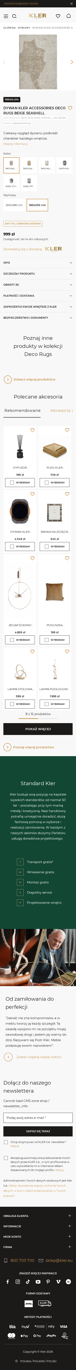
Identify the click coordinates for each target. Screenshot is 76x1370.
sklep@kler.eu (59, 1260)
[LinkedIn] (68, 1281)
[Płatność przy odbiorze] (65, 1336)
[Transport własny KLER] (45, 1303)
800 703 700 (22, 1260)
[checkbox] (12, 482)
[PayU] (26, 1326)
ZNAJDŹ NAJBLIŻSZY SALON (21, 3)
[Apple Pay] (24, 1336)
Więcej (15, 1146)
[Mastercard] (11, 1336)
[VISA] (63, 1326)
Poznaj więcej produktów (33, 747)
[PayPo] (51, 1336)
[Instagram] (17, 1281)
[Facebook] (7, 1281)
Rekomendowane (22, 410)
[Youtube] (38, 1281)
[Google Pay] (37, 1336)
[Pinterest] (48, 1281)
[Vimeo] (58, 1281)
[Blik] (13, 1326)
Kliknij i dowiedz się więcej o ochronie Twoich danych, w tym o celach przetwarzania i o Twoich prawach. (34, 1190)
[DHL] (28, 1303)
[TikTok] (27, 1281)
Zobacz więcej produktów (35, 379)
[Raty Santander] (44, 1326)
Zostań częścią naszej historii (38, 1057)
